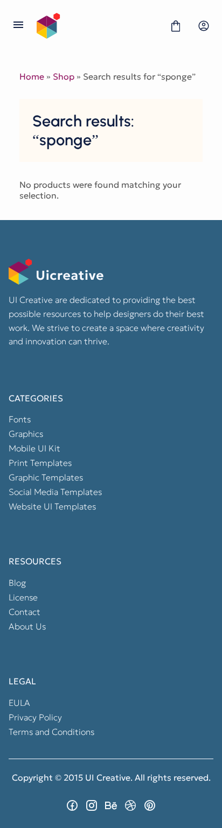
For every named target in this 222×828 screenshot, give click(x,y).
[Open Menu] (18, 26)
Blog (17, 582)
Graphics (26, 433)
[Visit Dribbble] (130, 805)
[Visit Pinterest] (149, 805)
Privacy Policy (35, 717)
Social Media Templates (55, 491)
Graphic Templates (46, 477)
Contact (24, 611)
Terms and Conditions (51, 731)
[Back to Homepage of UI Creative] (97, 26)
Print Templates (40, 462)
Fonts (20, 419)
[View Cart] (175, 26)
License (23, 597)
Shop (63, 76)
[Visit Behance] (111, 805)
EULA (19, 702)
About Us (27, 626)
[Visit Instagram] (91, 805)
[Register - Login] (203, 26)
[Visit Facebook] (72, 805)
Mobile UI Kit (34, 448)
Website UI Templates (52, 506)
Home (31, 76)
